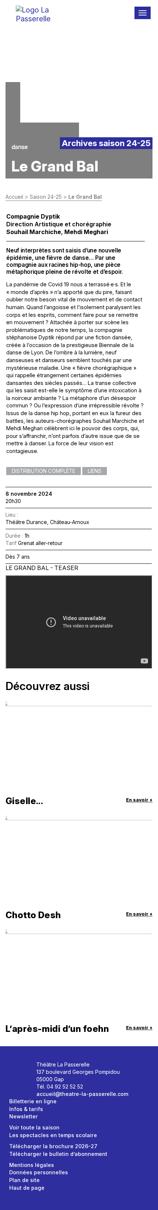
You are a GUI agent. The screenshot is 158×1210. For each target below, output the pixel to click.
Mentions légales (31, 1165)
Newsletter (23, 1116)
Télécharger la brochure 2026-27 (53, 1146)
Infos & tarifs (26, 1109)
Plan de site (24, 1180)
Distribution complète (43, 471)
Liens (94, 471)
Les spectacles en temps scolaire (53, 1135)
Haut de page (26, 1188)
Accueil (14, 197)
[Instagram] (25, 1067)
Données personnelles (38, 1172)
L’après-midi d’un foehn (57, 1029)
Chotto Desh (33, 915)
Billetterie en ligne (33, 1101)
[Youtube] (17, 1079)
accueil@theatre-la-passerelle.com (82, 1094)
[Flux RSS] (25, 1079)
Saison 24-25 (46, 197)
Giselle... (24, 801)
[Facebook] (17, 1067)
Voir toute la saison (34, 1127)
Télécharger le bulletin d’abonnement (58, 1154)
